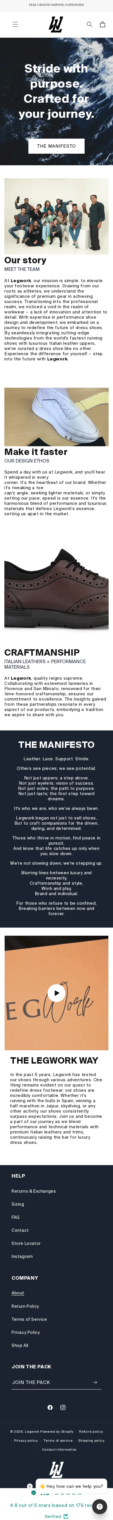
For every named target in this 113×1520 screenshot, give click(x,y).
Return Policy (25, 1306)
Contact (20, 1230)
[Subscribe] (94, 1382)
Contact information (59, 1449)
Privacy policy (26, 1440)
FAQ (16, 1217)
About (18, 1293)
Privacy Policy (26, 1332)
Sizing (18, 1204)
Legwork (32, 1431)
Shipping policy (91, 1440)
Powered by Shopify (57, 1431)
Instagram (22, 1256)
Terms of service (57, 1440)
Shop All (20, 1345)
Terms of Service (29, 1319)
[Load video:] (56, 993)
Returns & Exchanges (34, 1191)
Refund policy (91, 1431)
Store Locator (26, 1243)
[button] (15, 24)
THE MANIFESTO (56, 146)
